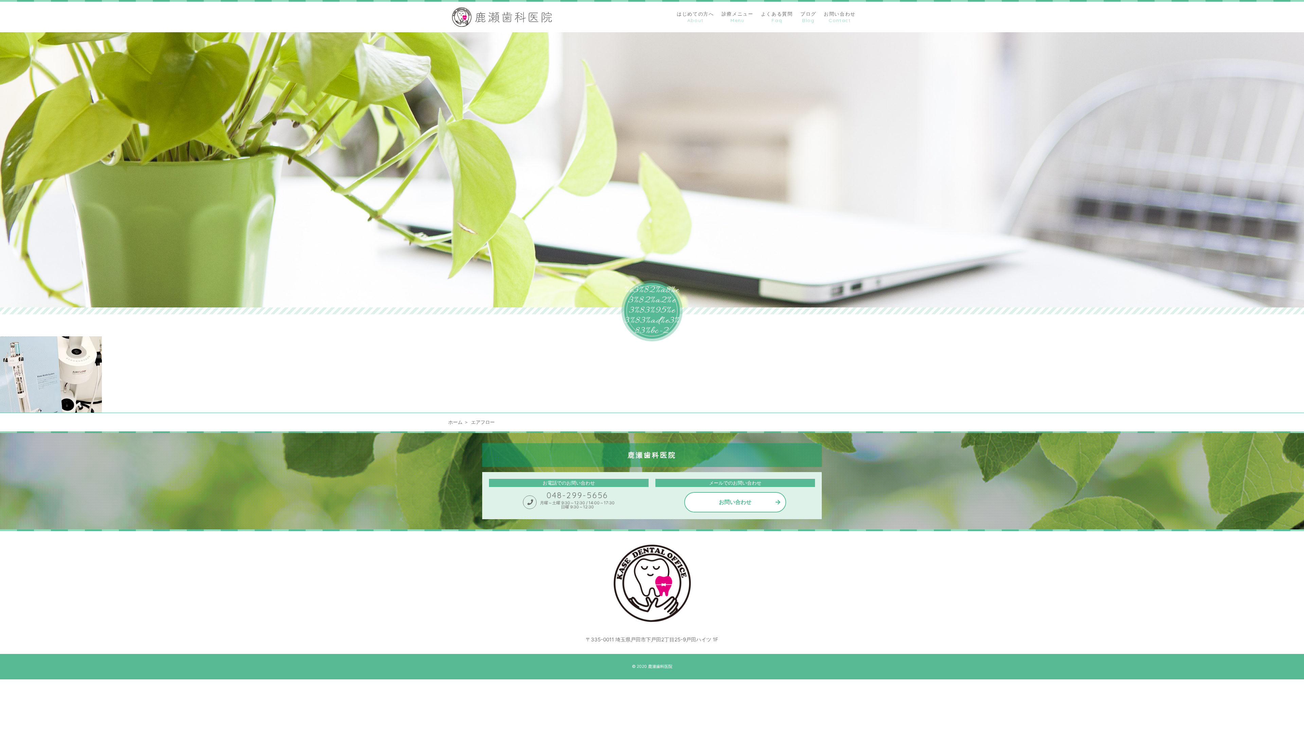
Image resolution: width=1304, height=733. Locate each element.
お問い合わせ (735, 502)
